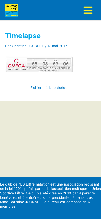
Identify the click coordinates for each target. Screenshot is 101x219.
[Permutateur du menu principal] (88, 10)
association (73, 184)
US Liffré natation (34, 184)
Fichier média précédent (50, 88)
